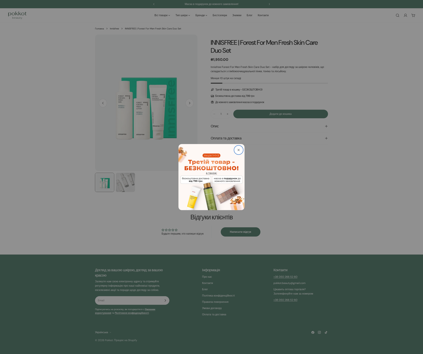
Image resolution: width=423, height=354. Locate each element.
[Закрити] (239, 150)
